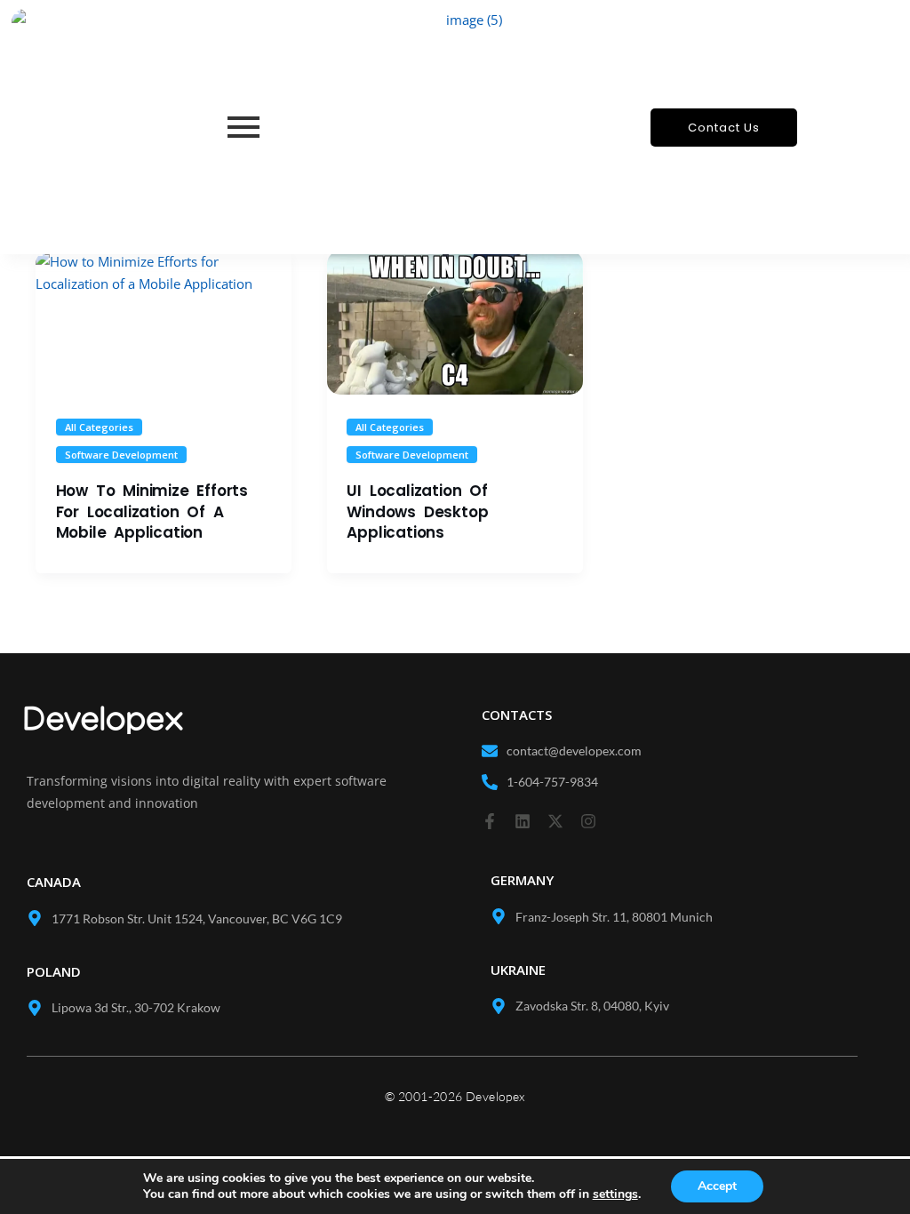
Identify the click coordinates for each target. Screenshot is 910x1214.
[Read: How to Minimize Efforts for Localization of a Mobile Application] (163, 323)
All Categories (99, 427)
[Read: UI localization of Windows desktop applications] (455, 323)
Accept (717, 1186)
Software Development (121, 454)
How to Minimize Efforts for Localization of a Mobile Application (152, 512)
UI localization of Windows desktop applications (417, 512)
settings (615, 1194)
